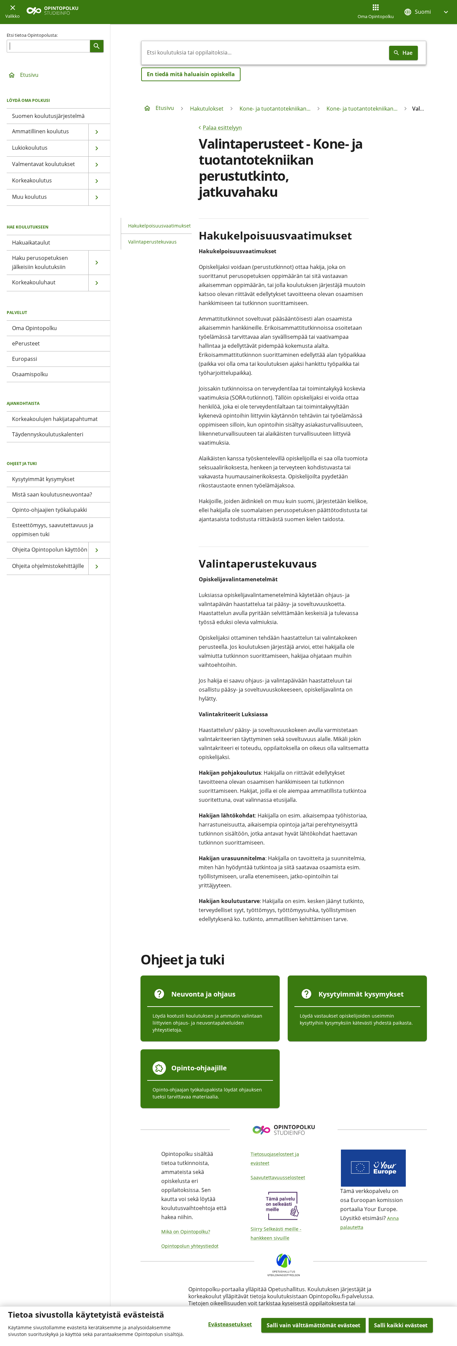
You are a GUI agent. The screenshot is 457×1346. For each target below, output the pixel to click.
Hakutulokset (206, 108)
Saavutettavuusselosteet (278, 1177)
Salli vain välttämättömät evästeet (313, 1325)
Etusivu (29, 75)
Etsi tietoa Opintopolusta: (32, 35)
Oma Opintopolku (376, 16)
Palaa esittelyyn (222, 127)
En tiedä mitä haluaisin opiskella (191, 74)
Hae (407, 52)
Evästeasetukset (230, 1324)
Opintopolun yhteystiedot (189, 1246)
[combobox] (264, 52)
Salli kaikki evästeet (401, 1325)
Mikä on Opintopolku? (185, 1231)
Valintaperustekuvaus (152, 242)
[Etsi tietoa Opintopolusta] (96, 46)
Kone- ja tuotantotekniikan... (275, 108)
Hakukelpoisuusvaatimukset (159, 225)
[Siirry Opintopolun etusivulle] (52, 12)
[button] (426, 11)
